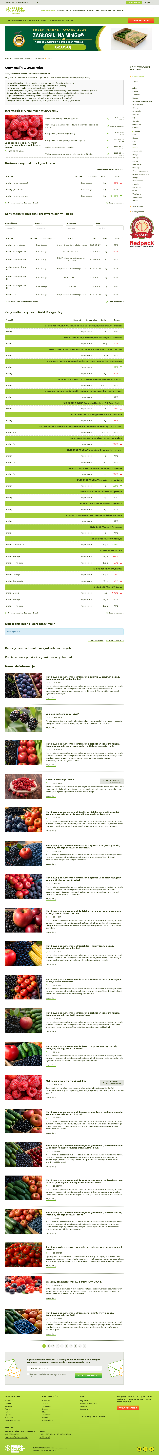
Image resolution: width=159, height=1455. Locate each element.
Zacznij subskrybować (88, 1376)
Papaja (135, 178)
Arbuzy (135, 88)
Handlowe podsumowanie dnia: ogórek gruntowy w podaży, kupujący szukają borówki (80, 1314)
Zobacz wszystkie (95, 640)
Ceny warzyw (64, 11)
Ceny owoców (48, 11)
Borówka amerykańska (142, 101)
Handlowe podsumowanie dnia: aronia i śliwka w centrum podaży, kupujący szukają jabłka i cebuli (83, 678)
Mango (135, 154)
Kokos (135, 138)
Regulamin (84, 1401)
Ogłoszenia (118, 11)
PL (146, 2)
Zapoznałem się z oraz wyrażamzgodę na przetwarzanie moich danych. (48, 1375)
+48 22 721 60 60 (47, 1434)
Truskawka (46, 1406)
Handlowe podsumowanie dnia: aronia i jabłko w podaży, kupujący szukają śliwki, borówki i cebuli (83, 878)
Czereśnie (136, 111)
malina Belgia (12, 593)
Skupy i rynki (79, 11)
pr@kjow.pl (45, 1437)
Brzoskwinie (137, 105)
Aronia (135, 91)
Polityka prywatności (88, 1403)
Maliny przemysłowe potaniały (59, 147)
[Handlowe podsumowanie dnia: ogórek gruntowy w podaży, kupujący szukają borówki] (23, 1322)
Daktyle (135, 114)
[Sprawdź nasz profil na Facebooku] (145, 1449)
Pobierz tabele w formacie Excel (23, 203)
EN (149, 2)
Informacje (93, 11)
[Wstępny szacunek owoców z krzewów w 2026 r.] (23, 1288)
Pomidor (8, 1409)
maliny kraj (11, 432)
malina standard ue (15, 544)
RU (153, 2)
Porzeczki (136, 187)
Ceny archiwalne (116, 203)
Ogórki (8, 1415)
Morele (135, 161)
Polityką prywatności (49, 1374)
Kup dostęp (86, 183)
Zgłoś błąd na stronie (92, 1416)
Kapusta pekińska (12, 1420)
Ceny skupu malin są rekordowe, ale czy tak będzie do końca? (71, 126)
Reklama (83, 1406)
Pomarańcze (137, 181)
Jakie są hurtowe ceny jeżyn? (62, 714)
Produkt (38, 223)
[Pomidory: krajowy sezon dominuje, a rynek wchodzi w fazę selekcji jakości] (23, 1255)
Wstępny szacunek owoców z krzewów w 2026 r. (74, 1282)
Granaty (135, 121)
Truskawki (136, 194)
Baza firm (106, 11)
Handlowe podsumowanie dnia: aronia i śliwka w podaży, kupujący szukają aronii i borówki (83, 980)
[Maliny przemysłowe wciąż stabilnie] (23, 1087)
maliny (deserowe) (15, 189)
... (79, 1346)
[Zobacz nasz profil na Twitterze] (139, 1449)
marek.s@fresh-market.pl (16, 1437)
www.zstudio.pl (50, 1450)
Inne (82, 1396)
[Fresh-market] (15, 10)
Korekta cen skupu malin (60, 779)
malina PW (11, 294)
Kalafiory (8, 1412)
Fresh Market (22, 2)
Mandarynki (137, 151)
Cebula (8, 1403)
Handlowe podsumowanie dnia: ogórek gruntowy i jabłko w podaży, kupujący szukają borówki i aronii (84, 1213)
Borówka (46, 1401)
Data (98, 223)
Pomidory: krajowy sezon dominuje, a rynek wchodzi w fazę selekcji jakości (84, 1248)
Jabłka (137, 131)
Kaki (134, 135)
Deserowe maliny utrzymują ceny (61, 119)
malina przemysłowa (16, 251)
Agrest (135, 81)
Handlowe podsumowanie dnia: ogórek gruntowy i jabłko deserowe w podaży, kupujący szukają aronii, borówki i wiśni (84, 1181)
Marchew (9, 1417)
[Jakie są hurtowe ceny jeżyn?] (23, 719)
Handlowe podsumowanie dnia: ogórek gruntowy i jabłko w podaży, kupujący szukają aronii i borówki (84, 1113)
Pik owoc (72, 287)
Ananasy (135, 85)
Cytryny (135, 108)
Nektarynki (136, 164)
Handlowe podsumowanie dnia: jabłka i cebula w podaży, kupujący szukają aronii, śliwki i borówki (83, 912)
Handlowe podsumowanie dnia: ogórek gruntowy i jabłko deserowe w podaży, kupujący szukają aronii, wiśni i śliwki (84, 1146)
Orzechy (135, 168)
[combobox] (19, 227)
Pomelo (135, 184)
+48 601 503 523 (12, 1434)
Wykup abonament (128, 1408)
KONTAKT (10, 1427)
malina (9, 343)
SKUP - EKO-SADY (71, 251)
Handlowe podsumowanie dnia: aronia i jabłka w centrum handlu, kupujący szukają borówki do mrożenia (83, 1014)
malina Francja (13, 556)
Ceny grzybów (138, 212)
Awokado (136, 95)
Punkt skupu (71, 223)
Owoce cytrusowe (140, 171)
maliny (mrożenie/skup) (17, 196)
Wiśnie (135, 200)
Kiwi (134, 141)
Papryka (8, 1406)
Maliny (135, 148)
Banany (135, 98)
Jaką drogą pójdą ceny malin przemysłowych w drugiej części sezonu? (23, 145)
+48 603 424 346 (63, 1434)
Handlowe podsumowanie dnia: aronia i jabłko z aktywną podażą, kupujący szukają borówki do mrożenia (83, 846)
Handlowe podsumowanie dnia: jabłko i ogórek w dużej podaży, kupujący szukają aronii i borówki (82, 1047)
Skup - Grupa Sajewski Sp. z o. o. (72, 245)
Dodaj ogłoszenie (116, 640)
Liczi (134, 145)
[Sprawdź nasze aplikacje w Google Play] (151, 1449)
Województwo (11, 223)
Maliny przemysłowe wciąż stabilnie (66, 1081)
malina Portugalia (14, 563)
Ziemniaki (9, 1401)
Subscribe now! (141, 20)
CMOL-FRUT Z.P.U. (72, 277)
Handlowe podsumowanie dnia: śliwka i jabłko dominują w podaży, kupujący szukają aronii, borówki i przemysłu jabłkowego (83, 813)
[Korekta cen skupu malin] (23, 786)
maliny (9, 332)
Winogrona (137, 197)
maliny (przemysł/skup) (17, 183)
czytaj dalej (51, 698)
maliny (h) (10, 444)
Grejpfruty (136, 124)
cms (42, 1450)
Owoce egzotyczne (140, 174)
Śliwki (134, 191)
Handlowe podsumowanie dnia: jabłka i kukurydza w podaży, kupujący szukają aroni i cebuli (80, 947)
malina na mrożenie (15, 245)
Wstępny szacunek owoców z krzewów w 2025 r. (69, 154)
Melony (135, 158)
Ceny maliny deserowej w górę (60, 133)
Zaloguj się (135, 2)
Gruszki (135, 128)
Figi (133, 118)
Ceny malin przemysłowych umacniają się (65, 140)
